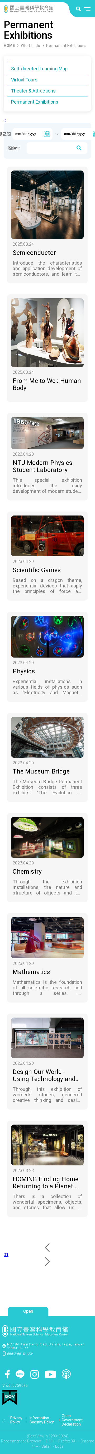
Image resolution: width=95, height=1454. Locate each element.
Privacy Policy (16, 1420)
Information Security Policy (42, 1420)
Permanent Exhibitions (66, 45)
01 (6, 1254)
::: (8, 60)
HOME (9, 45)
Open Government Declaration (72, 1420)
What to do (30, 45)
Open (28, 1311)
